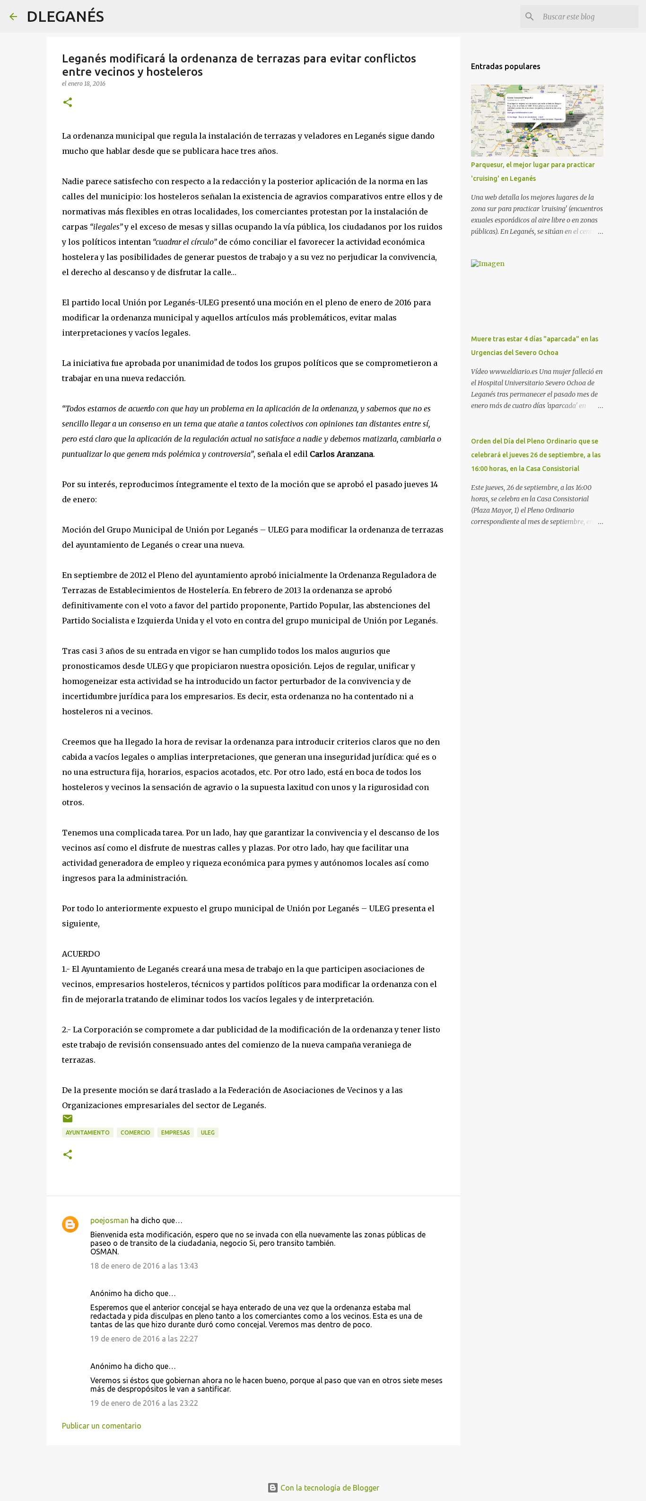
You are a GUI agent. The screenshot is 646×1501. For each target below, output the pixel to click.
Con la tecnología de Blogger (329, 1487)
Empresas (175, 1132)
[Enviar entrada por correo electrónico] (67, 1122)
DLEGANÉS (65, 16)
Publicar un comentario (101, 1425)
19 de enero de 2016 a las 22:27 (144, 1338)
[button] (67, 103)
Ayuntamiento (88, 1132)
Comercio (135, 1132)
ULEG (208, 1132)
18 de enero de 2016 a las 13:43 (144, 1265)
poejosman (109, 1220)
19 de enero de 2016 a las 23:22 (144, 1403)
